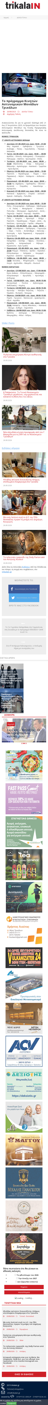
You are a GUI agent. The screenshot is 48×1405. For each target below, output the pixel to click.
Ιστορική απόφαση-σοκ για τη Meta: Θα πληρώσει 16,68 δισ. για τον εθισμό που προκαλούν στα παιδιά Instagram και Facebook (21, 1370)
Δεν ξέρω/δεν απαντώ (27, 1291)
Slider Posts (8, 323)
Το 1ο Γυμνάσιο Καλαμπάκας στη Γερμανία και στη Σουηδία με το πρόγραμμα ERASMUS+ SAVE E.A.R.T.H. (24, 629)
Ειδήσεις (26, 567)
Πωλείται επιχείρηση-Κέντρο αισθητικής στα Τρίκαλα (22, 1346)
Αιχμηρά (11, 724)
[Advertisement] (24, 45)
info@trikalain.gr (13, 1402)
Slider (22, 1350)
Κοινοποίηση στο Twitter (27, 598)
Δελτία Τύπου (27, 111)
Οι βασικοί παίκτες (20, 730)
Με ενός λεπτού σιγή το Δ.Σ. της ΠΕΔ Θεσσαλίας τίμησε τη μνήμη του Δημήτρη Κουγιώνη (22, 1334)
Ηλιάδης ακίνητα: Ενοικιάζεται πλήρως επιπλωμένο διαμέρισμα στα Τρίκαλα (21, 1322)
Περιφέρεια (24, 1339)
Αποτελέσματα (24, 1302)
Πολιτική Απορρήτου (15, 1399)
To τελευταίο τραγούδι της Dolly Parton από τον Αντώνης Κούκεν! (23, 1357)
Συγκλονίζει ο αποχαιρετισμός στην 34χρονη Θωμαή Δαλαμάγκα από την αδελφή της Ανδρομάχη (11, 677)
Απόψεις (23, 1361)
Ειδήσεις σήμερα (10, 448)
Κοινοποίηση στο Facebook (26, 589)
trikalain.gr (7, 572)
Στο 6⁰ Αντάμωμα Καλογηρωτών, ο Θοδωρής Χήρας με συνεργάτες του (24, 647)
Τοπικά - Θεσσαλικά (27, 1326)
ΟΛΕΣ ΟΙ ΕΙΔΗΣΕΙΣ (24, 1384)
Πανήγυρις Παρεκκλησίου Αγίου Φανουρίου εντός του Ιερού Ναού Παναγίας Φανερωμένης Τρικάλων (11, 701)
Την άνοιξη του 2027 (27, 1288)
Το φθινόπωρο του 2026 (27, 1285)
